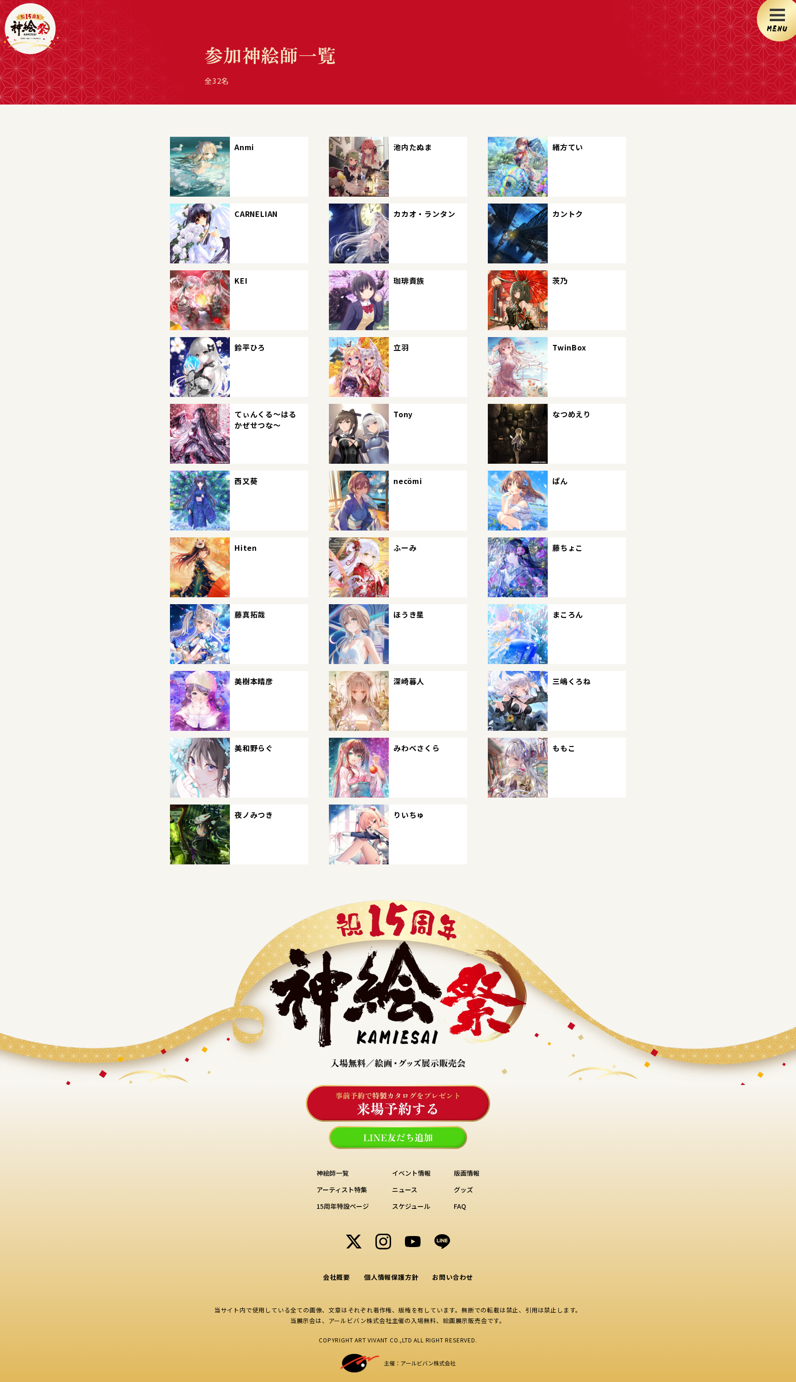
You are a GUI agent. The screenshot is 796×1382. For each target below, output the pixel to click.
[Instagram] (383, 1241)
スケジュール (411, 1206)
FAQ (460, 1206)
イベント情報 (411, 1173)
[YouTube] (413, 1241)
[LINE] (442, 1241)
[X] (354, 1241)
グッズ (463, 1189)
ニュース (404, 1189)
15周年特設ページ (342, 1206)
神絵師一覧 (332, 1173)
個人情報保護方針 (391, 1277)
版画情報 (467, 1173)
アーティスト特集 (341, 1189)
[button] (239, 167)
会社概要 (336, 1277)
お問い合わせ (452, 1277)
